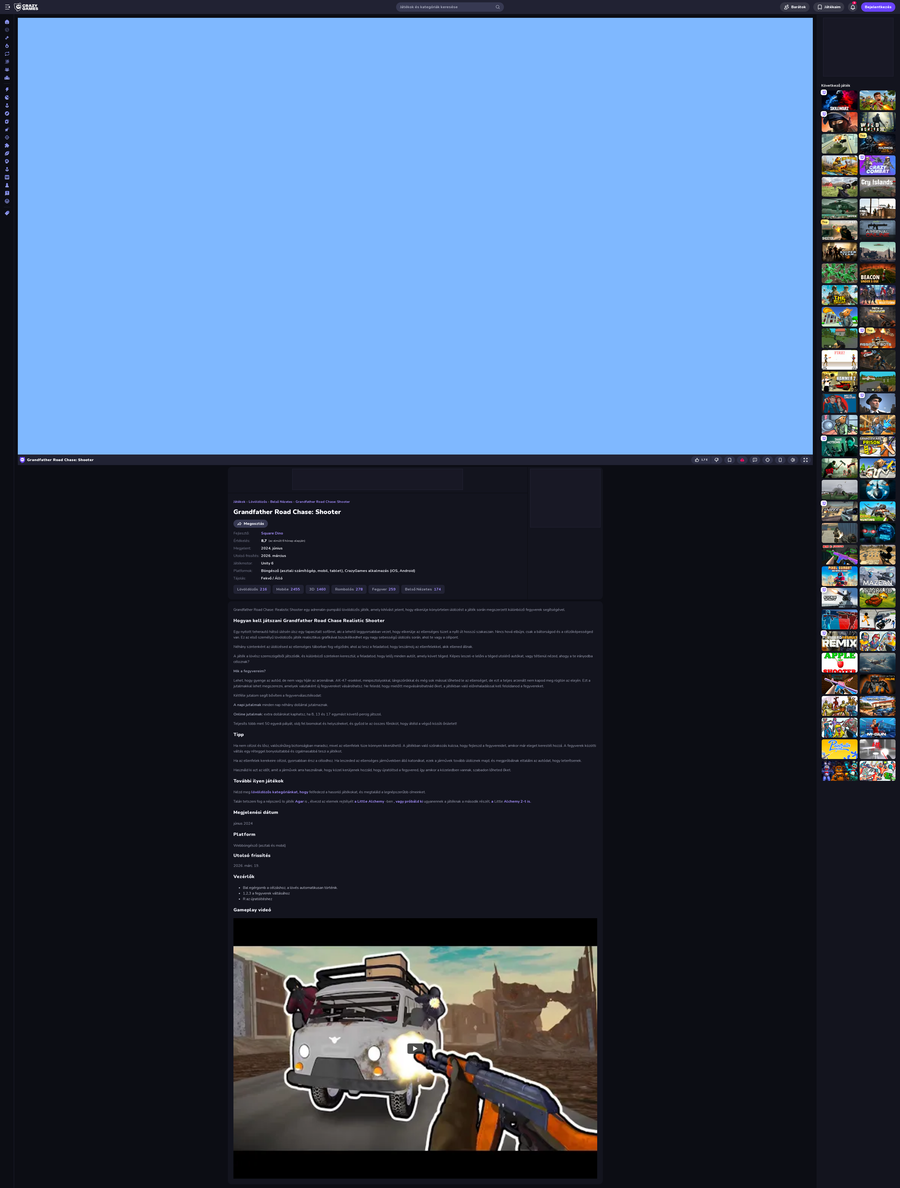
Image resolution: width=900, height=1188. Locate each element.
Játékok (239, 502)
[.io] (7, 98)
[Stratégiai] (7, 161)
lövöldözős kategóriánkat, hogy (280, 792)
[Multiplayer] (7, 70)
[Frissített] (7, 54)
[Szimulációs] (7, 169)
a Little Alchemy (369, 801)
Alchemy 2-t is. (517, 801)
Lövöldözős (258, 502)
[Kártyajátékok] (7, 121)
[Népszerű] (7, 46)
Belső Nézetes (281, 502)
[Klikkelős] (7, 129)
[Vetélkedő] (7, 193)
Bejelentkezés (878, 7)
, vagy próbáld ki (408, 801)
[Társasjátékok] (7, 185)
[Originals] (7, 62)
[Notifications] (852, 7)
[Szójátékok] (7, 177)
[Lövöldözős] (7, 137)
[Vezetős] (7, 201)
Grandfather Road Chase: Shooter (323, 502)
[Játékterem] (7, 105)
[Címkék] (7, 213)
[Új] (7, 38)
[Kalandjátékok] (7, 113)
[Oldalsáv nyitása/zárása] (7, 7)
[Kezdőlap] (7, 22)
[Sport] (7, 153)
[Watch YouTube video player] (415, 1048)
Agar (299, 801)
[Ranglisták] (7, 78)
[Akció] (7, 90)
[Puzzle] (7, 145)
